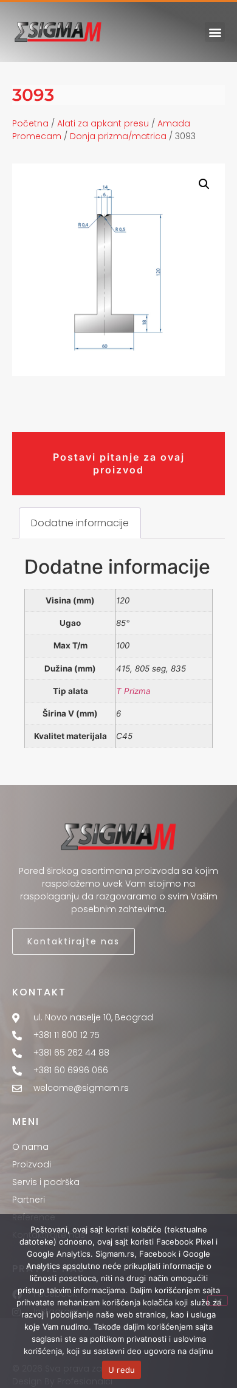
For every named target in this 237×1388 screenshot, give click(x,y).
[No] (217, 1300)
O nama (30, 1147)
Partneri (28, 1200)
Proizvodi (31, 1164)
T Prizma (133, 691)
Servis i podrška (46, 1182)
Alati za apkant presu (103, 123)
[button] (215, 32)
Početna (30, 123)
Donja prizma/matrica (118, 136)
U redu (122, 1370)
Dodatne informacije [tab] (80, 523)
